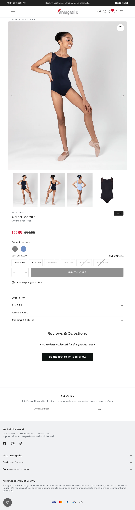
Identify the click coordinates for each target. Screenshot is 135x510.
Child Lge (69, 263)
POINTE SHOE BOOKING (16, 3)
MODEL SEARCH (121, 3)
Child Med (52, 263)
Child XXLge (102, 263)
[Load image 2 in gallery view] (52, 190)
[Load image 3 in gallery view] (80, 190)
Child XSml (19, 262)
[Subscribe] (99, 409)
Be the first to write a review (67, 357)
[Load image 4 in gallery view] (107, 190)
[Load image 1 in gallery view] (25, 190)
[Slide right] (123, 95)
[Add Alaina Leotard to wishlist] (120, 27)
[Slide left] (11, 95)
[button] (105, 12)
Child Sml (36, 262)
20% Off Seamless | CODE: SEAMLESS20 (65, 3)
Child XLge (85, 263)
